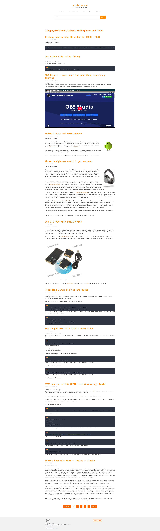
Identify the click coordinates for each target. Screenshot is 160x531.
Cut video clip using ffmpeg (62, 56)
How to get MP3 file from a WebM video (69, 328)
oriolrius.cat (80, 5)
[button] (114, 47)
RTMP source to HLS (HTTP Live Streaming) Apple (75, 384)
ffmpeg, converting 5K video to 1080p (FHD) (72, 36)
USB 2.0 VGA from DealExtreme (63, 221)
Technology (62, 11)
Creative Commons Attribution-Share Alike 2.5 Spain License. (58, 524)
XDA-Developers (53, 146)
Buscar (103, 17)
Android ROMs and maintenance (63, 133)
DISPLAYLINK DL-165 (66, 236)
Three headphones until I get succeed (68, 161)
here (88, 283)
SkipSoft (76, 146)
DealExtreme (70, 283)
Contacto (98, 11)
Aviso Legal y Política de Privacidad (53, 525)
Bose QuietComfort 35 (82, 192)
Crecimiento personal (74, 11)
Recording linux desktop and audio (66, 289)
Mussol (85, 11)
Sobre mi (91, 11)
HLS (81, 396)
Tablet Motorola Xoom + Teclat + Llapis (70, 460)
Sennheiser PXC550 (55, 184)
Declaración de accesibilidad (52, 528)
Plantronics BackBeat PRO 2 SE (62, 200)
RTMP (94, 391)
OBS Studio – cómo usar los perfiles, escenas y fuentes (75, 76)
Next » (94, 506)
